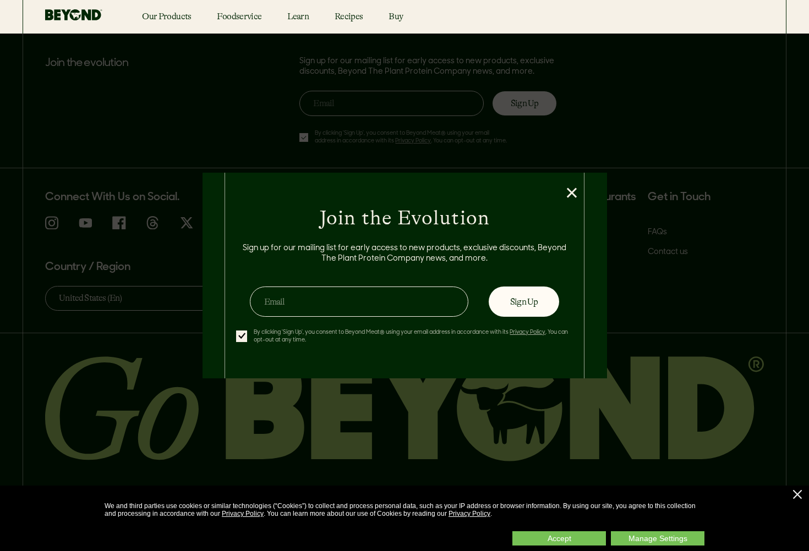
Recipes (349, 16)
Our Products (166, 16)
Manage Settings (657, 538)
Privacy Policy (243, 513)
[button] (797, 494)
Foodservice (239, 16)
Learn (298, 16)
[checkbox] (241, 335)
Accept (559, 538)
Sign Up (524, 301)
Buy (396, 16)
